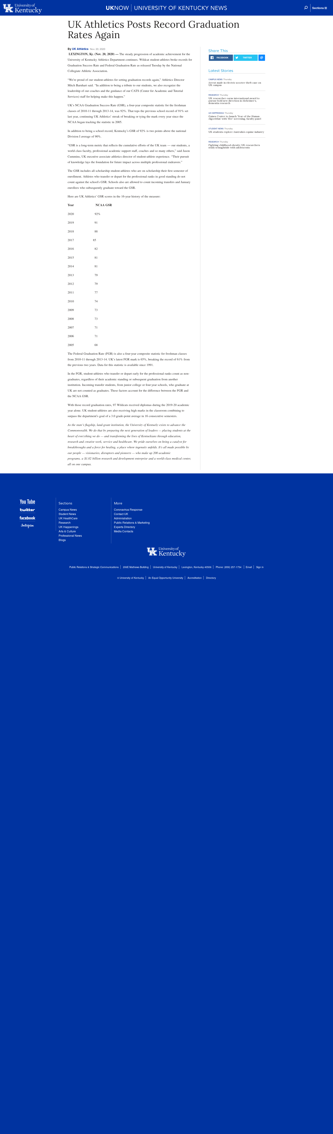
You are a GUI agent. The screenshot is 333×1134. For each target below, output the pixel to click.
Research (65, 523)
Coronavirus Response (128, 510)
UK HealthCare (68, 518)
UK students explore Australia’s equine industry (236, 131)
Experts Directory (124, 527)
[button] (319, 8)
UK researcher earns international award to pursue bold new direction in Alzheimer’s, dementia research (234, 101)
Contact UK (121, 514)
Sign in (260, 567)
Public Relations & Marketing (132, 523)
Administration (123, 518)
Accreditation (194, 577)
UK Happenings (68, 527)
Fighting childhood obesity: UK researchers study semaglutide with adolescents (234, 146)
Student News (67, 514)
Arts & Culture (67, 531)
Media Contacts (123, 531)
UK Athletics (80, 49)
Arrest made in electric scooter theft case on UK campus (234, 84)
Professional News (70, 536)
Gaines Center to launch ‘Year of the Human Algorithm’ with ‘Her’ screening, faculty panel (234, 117)
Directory (211, 577)
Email (249, 567)
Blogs (62, 540)
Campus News (68, 510)
